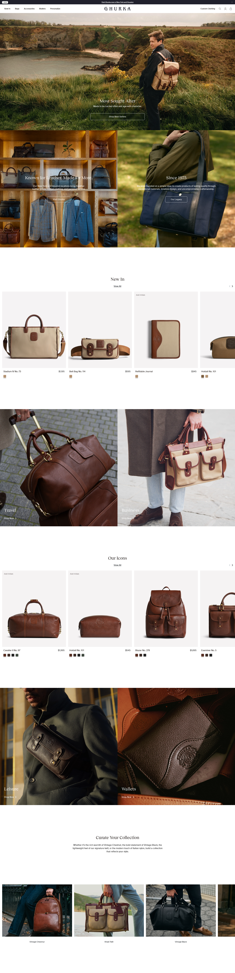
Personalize (55, 8)
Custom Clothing (207, 8)
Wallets (42, 8)
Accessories (29, 8)
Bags (17, 8)
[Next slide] (232, 286)
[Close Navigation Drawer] (232, 2)
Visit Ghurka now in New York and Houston (118, 2)
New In (7, 8)
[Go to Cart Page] (230, 8)
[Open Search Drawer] (220, 8)
